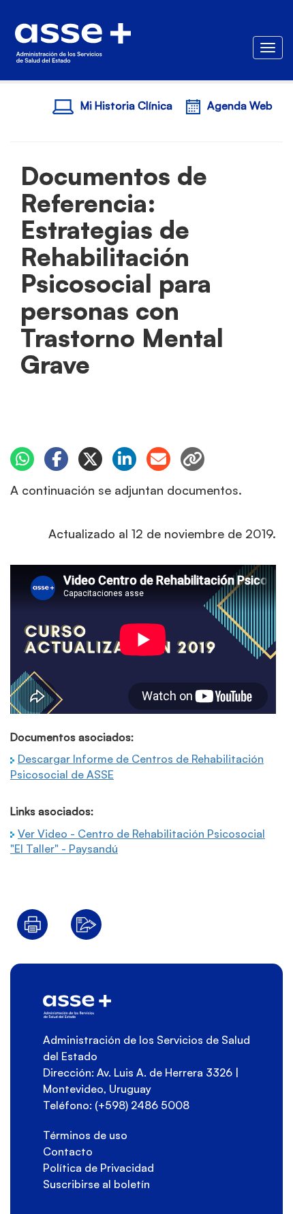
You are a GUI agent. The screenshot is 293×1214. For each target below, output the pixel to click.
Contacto (68, 1151)
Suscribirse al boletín (96, 1184)
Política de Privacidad (98, 1168)
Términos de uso (85, 1135)
